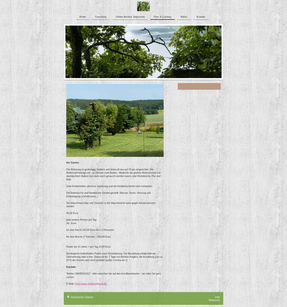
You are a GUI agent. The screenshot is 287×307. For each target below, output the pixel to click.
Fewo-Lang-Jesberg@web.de (91, 283)
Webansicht (214, 300)
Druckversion (77, 297)
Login (217, 297)
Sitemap (89, 297)
